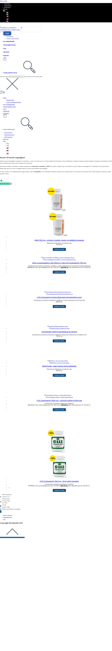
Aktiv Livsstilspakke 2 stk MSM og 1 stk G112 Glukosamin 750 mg (59, 263)
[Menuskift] (0, 511)
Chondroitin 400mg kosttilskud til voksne (59, 332)
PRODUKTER (10, 100)
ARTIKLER (6, 111)
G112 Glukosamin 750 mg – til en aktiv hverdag (59, 481)
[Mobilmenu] (4, 92)
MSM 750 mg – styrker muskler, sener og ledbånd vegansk (59, 240)
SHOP (4, 98)
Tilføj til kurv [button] (59, 249)
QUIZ (4, 109)
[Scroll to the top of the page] (12, 537)
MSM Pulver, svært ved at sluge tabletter (59, 366)
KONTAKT (6, 113)
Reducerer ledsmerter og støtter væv (59, 243)
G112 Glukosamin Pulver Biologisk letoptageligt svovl (59, 297)
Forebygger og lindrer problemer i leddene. (42, 266)
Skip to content (3, 1)
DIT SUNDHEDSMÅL (9, 104)
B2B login (5, 9)
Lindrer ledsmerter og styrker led (68, 266)
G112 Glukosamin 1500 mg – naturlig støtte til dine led (59, 401)
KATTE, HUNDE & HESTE (14, 102)
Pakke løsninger (85, 266)
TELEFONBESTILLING (9, 106)
